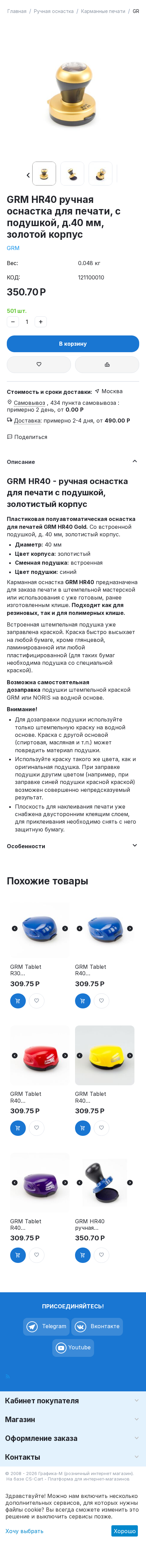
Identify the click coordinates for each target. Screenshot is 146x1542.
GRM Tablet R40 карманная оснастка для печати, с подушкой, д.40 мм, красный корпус (26, 1097)
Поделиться (30, 436)
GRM (13, 248)
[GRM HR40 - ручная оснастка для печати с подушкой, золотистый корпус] (73, 91)
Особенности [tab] (26, 846)
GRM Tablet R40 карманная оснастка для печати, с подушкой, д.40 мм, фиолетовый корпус (26, 1224)
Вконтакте (104, 1326)
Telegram (53, 1326)
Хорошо (125, 1531)
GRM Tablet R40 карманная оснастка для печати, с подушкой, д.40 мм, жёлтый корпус (91, 1097)
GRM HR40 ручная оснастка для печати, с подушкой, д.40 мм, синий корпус (91, 1224)
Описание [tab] (21, 461)
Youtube (79, 1347)
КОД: (13, 277)
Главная (16, 11)
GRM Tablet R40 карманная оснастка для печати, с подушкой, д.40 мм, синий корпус (91, 970)
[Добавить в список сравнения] (107, 364)
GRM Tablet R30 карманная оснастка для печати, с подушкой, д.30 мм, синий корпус (26, 970)
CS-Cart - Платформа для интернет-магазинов (77, 1479)
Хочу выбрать (24, 1531)
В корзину (73, 343)
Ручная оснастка (54, 11)
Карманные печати (103, 11)
